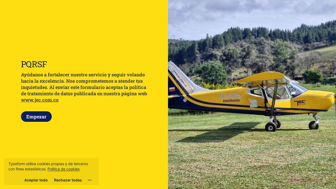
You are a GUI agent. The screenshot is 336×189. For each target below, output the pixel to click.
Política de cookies (64, 169)
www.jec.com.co (40, 100)
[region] (51, 171)
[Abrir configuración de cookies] (89, 180)
